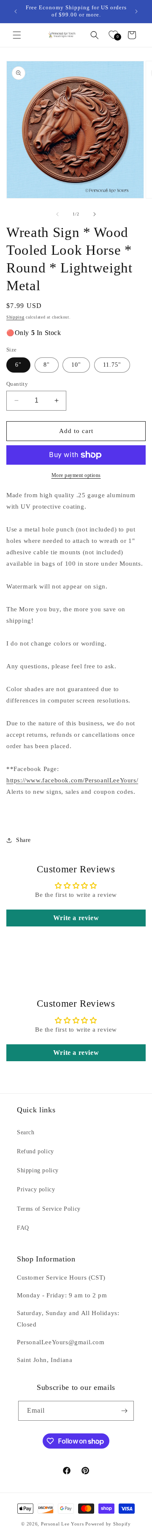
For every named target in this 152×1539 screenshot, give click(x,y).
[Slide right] (94, 214)
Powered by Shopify (108, 1523)
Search (26, 1132)
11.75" (112, 365)
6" (18, 365)
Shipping (15, 317)
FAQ (23, 1228)
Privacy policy (36, 1189)
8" (46, 365)
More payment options (76, 475)
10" (76, 365)
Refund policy (35, 1151)
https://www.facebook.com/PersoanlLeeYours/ (72, 780)
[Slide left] (57, 214)
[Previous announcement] (15, 11)
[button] (17, 35)
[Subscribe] (124, 1411)
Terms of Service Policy (49, 1209)
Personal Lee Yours (62, 1523)
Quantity (17, 384)
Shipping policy (38, 1170)
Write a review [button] (76, 917)
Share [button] (23, 840)
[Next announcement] (136, 11)
